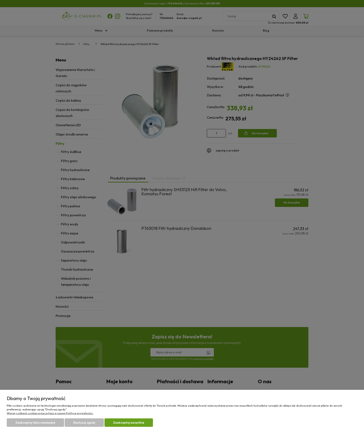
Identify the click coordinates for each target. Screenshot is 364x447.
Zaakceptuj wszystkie (128, 422)
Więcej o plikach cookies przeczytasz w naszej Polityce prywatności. (50, 413)
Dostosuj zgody (84, 422)
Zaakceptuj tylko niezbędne (35, 422)
